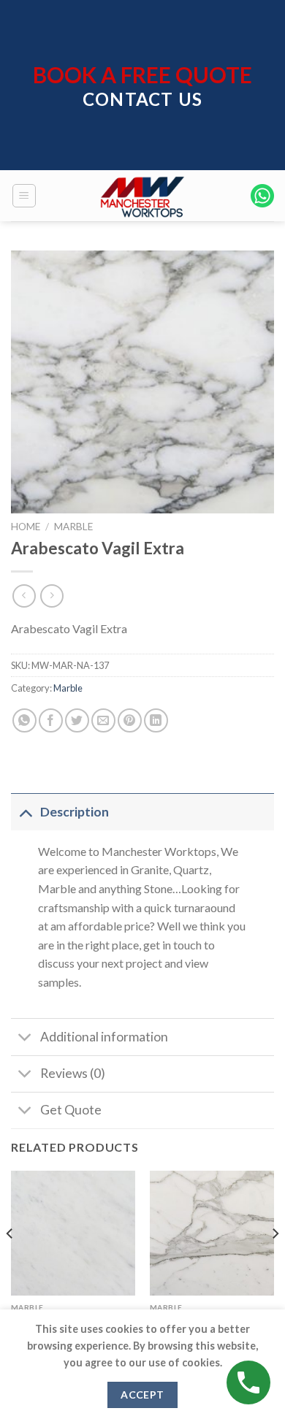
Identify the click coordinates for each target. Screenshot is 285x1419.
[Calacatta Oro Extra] (212, 1233)
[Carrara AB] (73, 1233)
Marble (73, 526)
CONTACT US (142, 99)
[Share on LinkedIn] (156, 720)
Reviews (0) (72, 1073)
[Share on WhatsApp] (24, 720)
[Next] (274, 1262)
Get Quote (71, 1109)
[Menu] (24, 195)
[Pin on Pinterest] (130, 720)
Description (74, 811)
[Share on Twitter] (77, 720)
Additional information (104, 1036)
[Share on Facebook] (51, 720)
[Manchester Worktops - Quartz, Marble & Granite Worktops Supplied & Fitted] (142, 195)
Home (25, 526)
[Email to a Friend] (103, 720)
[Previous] (10, 1262)
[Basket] (262, 196)
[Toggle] (25, 811)
